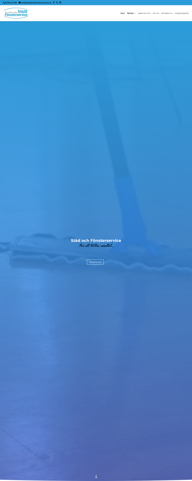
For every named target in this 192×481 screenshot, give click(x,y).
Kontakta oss (166, 13)
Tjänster (130, 13)
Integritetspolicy (182, 13)
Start (122, 13)
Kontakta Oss (95, 262)
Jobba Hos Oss (144, 13)
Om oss (156, 13)
